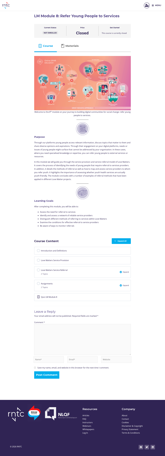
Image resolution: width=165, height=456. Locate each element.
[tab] (45, 46)
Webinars (86, 426)
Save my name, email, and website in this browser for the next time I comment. (73, 367)
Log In (85, 433)
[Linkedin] (153, 447)
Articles (85, 415)
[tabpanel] (82, 143)
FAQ (84, 419)
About (124, 415)
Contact (125, 419)
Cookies (125, 422)
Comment (39, 322)
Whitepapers (88, 429)
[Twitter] (147, 447)
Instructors (87, 422)
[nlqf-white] (60, 413)
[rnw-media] (34, 414)
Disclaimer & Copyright (132, 426)
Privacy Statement (130, 429)
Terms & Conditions (131, 433)
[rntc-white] (17, 414)
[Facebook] (141, 447)
